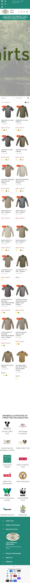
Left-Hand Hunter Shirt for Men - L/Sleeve (21, 334)
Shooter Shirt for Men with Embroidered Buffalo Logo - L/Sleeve (7, 335)
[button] (2, 1)
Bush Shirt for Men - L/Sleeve (7, 366)
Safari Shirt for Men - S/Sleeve (7, 121)
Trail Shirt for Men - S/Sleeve (7, 150)
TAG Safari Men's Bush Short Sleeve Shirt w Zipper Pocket (21, 368)
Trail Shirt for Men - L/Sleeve (22, 150)
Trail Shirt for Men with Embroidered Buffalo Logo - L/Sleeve (21, 302)
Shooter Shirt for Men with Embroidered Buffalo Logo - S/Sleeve (7, 302)
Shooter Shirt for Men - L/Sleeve (6, 241)
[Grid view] (25, 102)
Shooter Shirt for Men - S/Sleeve (21, 241)
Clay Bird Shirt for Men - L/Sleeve (21, 270)
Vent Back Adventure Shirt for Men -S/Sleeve (7, 181)
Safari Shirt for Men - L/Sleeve (22, 121)
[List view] (28, 102)
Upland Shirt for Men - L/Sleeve (21, 211)
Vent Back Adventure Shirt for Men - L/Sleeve (22, 181)
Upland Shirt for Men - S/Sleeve (6, 211)
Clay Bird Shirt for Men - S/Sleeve (6, 270)
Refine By (19, 98)
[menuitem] (18, 12)
